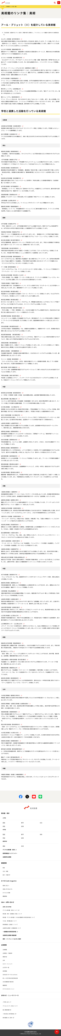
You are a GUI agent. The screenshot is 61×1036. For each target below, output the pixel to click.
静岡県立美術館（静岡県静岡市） (10, 447)
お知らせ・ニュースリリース (10, 995)
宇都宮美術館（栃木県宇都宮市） (10, 248)
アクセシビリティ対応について (10, 1005)
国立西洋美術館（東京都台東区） (10, 291)
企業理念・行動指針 (7, 953)
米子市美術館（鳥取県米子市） (9, 574)
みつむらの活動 (6, 892)
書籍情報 (4, 863)
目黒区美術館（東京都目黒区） (9, 342)
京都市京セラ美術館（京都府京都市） (11, 516)
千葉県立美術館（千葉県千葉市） (10, 283)
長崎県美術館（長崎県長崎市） (9, 711)
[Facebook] (20, 796)
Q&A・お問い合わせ (7, 902)
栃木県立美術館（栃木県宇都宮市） (11, 240)
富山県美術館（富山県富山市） (9, 398)
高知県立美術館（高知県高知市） (10, 678)
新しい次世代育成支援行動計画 (10, 978)
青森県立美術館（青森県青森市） (10, 151)
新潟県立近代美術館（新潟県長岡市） (11, 392)
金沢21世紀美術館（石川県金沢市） (11, 415)
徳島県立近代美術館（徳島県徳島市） (11, 643)
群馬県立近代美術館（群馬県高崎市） (11, 256)
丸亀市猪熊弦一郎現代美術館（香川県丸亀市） (14, 659)
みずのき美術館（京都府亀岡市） (10, 78)
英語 (4, 826)
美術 (41, 834)
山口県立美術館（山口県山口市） (10, 615)
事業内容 (5, 956)
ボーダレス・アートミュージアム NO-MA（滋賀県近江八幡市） (18, 68)
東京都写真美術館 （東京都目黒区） (11, 334)
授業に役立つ (6, 885)
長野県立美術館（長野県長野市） (10, 431)
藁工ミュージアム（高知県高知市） (10, 97)
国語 (4, 822)
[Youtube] (34, 796)
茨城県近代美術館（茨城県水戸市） (11, 232)
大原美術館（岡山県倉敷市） (9, 591)
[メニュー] (58, 2)
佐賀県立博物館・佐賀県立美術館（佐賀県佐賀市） (15, 703)
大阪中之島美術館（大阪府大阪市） (11, 541)
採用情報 (5, 971)
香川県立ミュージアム (7, 651)
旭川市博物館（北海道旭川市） (9, 134)
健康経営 (5, 985)
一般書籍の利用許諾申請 (9, 931)
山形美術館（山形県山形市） (9, 200)
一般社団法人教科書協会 (8, 1013)
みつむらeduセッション (8, 988)
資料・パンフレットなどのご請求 (12, 939)
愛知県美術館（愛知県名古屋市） (10, 464)
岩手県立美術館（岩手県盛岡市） (10, 186)
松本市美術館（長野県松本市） (9, 439)
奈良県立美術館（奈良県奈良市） (10, 524)
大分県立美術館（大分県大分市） (10, 732)
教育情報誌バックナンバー (10, 853)
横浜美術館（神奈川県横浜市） (9, 367)
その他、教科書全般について (10, 920)
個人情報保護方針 (7, 1009)
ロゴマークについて (7, 963)
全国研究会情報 (7, 857)
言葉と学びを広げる (7, 889)
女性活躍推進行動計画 (8, 981)
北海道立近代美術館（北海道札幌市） (11, 126)
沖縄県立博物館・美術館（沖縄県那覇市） (12, 774)
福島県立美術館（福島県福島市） (10, 206)
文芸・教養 (5, 871)
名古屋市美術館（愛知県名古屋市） (11, 472)
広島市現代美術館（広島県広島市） (11, 607)
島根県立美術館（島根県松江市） (10, 582)
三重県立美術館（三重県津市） (9, 491)
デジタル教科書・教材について (10, 910)
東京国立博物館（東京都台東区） (10, 299)
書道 (4, 846)
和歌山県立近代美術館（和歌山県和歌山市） (13, 557)
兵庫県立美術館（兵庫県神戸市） (10, 549)
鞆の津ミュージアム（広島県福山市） (11, 88)
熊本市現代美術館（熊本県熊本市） (11, 724)
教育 (4, 867)
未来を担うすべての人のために (10, 974)
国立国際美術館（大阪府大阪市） (10, 532)
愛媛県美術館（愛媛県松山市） (9, 667)
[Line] (40, 796)
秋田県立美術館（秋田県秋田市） (10, 167)
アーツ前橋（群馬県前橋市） (9, 267)
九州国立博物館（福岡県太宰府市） (11, 695)
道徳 (22, 826)
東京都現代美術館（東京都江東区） (11, 316)
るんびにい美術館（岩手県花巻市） (11, 39)
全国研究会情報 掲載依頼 (9, 935)
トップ (2, 6)
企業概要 (5, 949)
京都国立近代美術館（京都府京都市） (11, 508)
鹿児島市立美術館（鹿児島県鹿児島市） (12, 749)
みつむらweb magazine (8, 881)
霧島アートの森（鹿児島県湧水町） (11, 757)
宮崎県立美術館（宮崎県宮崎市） (10, 740)
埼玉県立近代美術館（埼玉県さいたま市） (12, 275)
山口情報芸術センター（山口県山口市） (12, 623)
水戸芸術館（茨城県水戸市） (9, 223)
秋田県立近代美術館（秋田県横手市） (11, 178)
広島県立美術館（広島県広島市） (10, 599)
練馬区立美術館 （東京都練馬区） (10, 351)
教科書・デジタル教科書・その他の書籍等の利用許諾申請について (19, 917)
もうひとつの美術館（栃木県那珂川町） (12, 57)
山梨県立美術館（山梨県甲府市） (10, 423)
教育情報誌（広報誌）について (10, 924)
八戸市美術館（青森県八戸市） (9, 159)
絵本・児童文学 (6, 874)
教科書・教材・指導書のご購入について (12, 913)
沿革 (4, 960)
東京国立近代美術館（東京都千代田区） (12, 307)
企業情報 (4, 945)
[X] (27, 796)
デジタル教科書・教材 (9, 849)
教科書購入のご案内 (7, 1017)
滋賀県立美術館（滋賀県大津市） (10, 500)
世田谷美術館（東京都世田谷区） (10, 326)
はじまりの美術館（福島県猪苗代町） (11, 49)
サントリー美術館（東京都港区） (10, 359)
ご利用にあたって (7, 1002)
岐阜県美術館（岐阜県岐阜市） (9, 456)
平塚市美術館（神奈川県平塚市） (10, 375)
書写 (22, 822)
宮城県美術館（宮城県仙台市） (9, 194)
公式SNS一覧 (6, 967)
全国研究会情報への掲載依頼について (12, 928)
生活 (41, 822)
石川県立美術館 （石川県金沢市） (10, 407)
